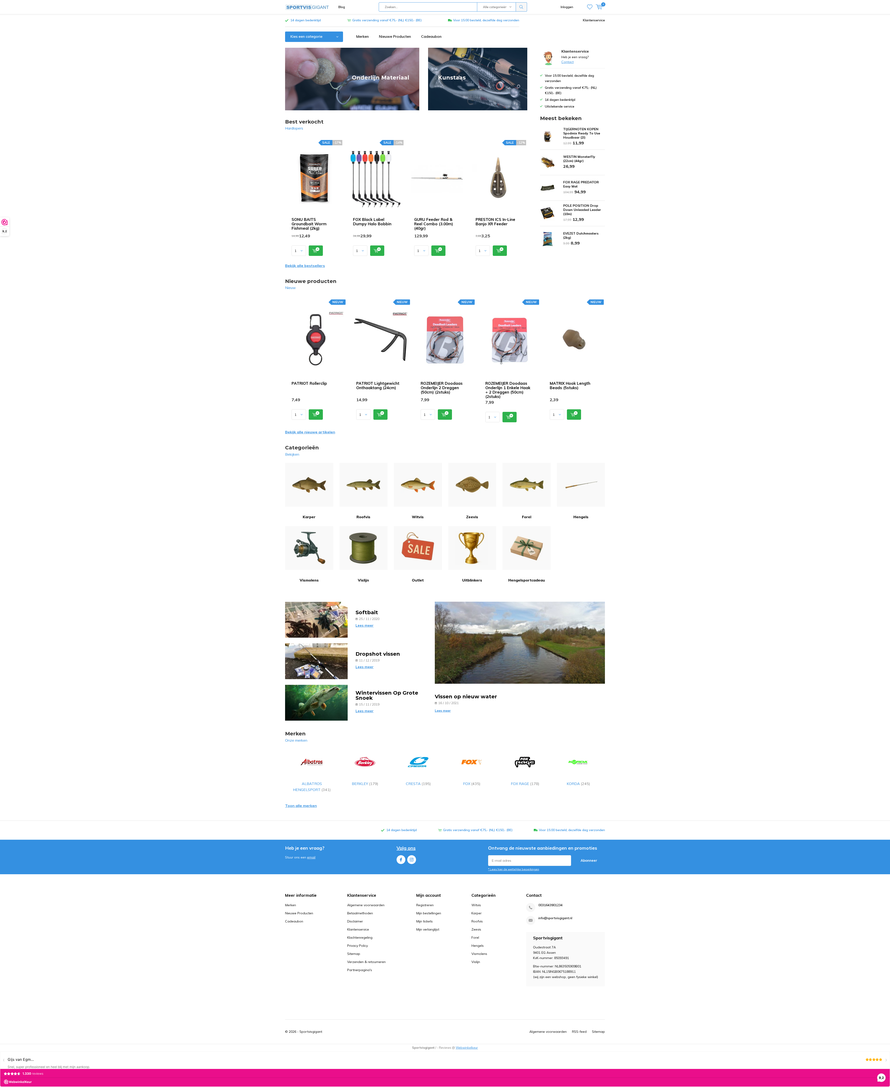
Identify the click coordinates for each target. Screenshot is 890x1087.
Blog (341, 7)
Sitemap (353, 954)
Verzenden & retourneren (366, 962)
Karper (309, 517)
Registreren (425, 905)
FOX (471, 783)
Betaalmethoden (360, 913)
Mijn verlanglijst (427, 929)
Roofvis (363, 517)
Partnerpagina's (359, 970)
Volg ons (406, 848)
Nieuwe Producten (395, 36)
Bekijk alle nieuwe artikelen (310, 432)
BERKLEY (365, 783)
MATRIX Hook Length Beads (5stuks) (570, 385)
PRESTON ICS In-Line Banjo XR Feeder (495, 221)
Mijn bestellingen (428, 913)
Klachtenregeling (359, 937)
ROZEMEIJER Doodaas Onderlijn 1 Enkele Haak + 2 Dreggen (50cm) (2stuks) (507, 390)
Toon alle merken (301, 805)
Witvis (418, 517)
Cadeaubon (431, 36)
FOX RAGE (525, 783)
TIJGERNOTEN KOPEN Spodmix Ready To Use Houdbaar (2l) (581, 133)
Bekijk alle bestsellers (305, 265)
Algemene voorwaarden (366, 905)
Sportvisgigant (310, 1032)
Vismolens (309, 580)
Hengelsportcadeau (526, 580)
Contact (567, 62)
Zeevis (472, 517)
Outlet (418, 580)
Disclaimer (355, 921)
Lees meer (365, 625)
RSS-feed (579, 1032)
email (311, 857)
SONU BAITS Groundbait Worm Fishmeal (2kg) (309, 224)
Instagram (411, 859)
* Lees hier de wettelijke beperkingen (513, 869)
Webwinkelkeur (467, 1047)
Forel (526, 517)
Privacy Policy (357, 946)
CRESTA (418, 783)
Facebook (401, 859)
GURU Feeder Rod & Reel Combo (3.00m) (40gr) (433, 224)
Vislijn (363, 580)
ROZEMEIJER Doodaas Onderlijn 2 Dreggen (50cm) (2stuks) (442, 387)
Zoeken (521, 7)
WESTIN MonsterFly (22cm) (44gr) (579, 159)
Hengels (580, 517)
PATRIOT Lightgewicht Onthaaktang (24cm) (377, 385)
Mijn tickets (424, 921)
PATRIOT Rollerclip (309, 383)
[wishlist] (589, 7)
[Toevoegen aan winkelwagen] (316, 250)
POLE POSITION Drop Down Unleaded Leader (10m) (582, 209)
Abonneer (589, 860)
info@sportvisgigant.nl (555, 918)
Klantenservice (594, 20)
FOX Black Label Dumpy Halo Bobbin (372, 221)
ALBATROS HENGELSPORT (312, 786)
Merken (362, 36)
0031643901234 (550, 905)
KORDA (578, 783)
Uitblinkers (472, 580)
